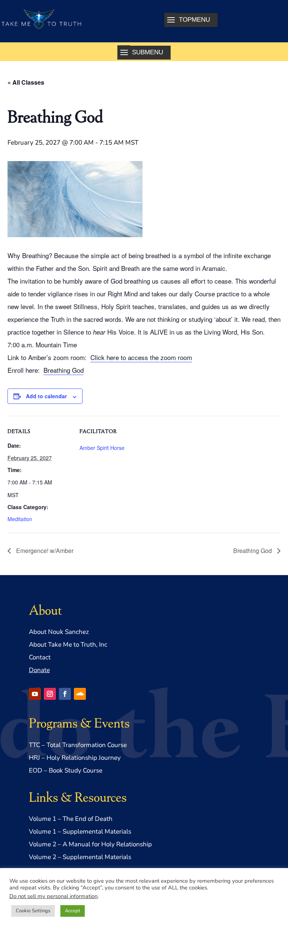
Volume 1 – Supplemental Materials (80, 831)
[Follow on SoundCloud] (80, 694)
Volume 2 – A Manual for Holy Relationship (90, 844)
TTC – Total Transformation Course (78, 745)
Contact (40, 657)
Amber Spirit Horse (102, 447)
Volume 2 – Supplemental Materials (80, 857)
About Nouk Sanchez (59, 632)
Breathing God (64, 370)
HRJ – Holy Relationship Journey (75, 757)
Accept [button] (72, 910)
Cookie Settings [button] (33, 910)
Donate (39, 670)
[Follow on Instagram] (50, 694)
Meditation (20, 519)
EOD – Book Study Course (65, 770)
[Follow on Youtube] (35, 694)
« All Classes (26, 82)
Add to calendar (46, 396)
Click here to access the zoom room (141, 357)
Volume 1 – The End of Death (70, 818)
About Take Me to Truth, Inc (68, 644)
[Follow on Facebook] (65, 694)
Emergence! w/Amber (44, 550)
